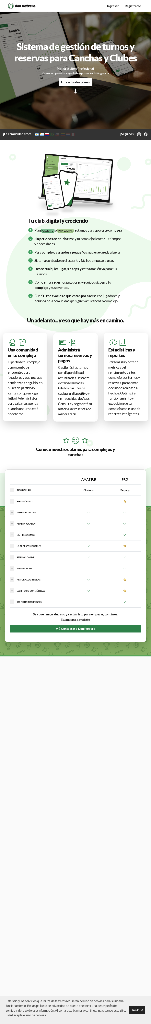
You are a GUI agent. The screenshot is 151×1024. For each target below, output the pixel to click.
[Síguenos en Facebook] (145, 134)
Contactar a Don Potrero (78, 628)
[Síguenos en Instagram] (139, 134)
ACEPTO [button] (137, 1009)
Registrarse (133, 6)
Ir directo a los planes (75, 82)
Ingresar (113, 6)
